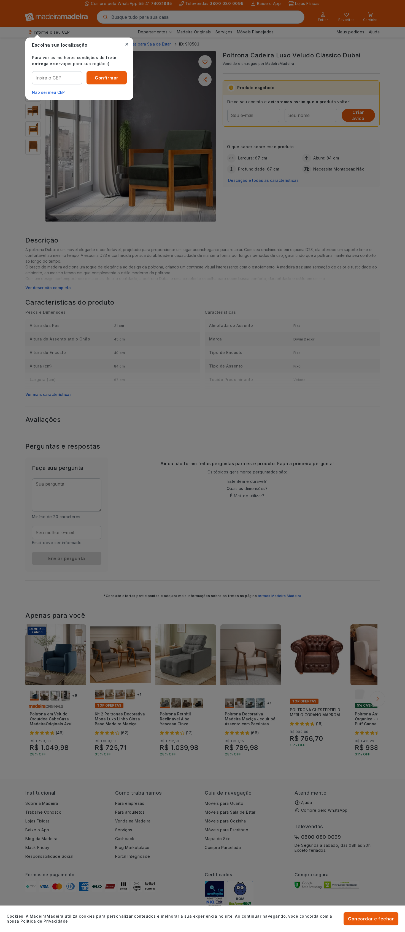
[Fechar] (126, 44)
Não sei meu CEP (48, 92)
